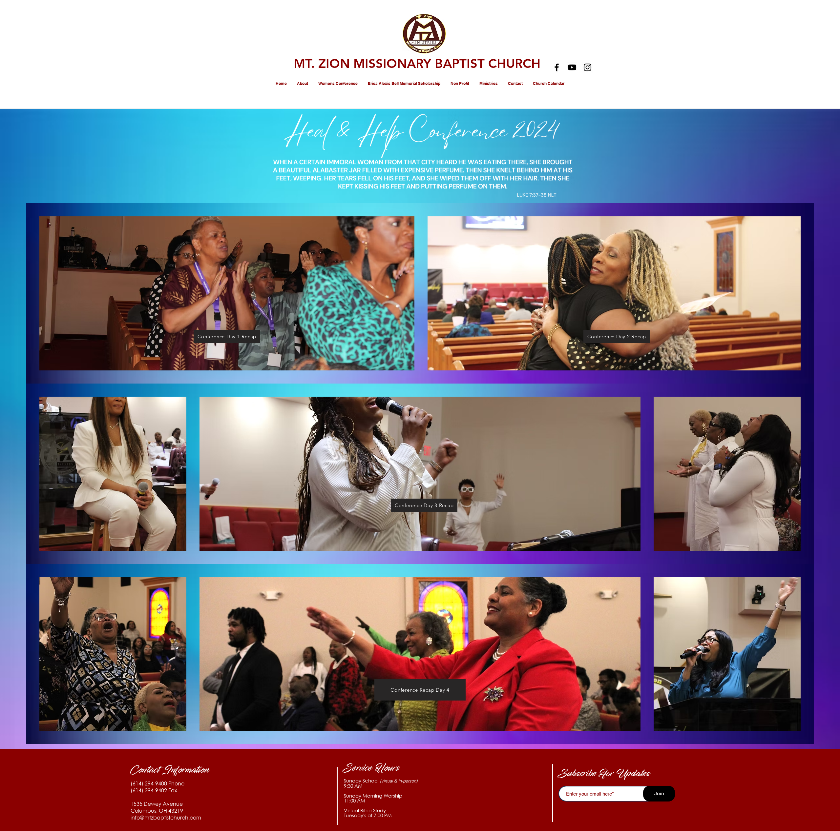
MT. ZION (323, 63)
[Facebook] (557, 67)
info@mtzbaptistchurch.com (166, 817)
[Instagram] (587, 67)
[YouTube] (572, 67)
